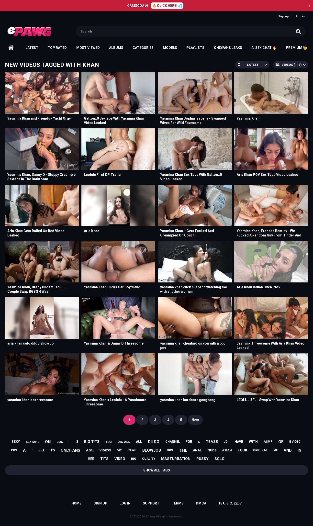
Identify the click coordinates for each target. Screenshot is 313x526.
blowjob (151, 450)
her (91, 459)
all (139, 442)
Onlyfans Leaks (228, 48)
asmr (268, 441)
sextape (32, 442)
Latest (31, 48)
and (288, 450)
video (119, 459)
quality (148, 458)
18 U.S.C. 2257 (230, 503)
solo (219, 459)
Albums (116, 48)
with (253, 442)
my (119, 450)
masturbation (175, 459)
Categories (143, 48)
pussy (202, 459)
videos (105, 450)
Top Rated (57, 48)
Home (11, 48)
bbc (59, 442)
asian (227, 450)
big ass (124, 442)
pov (14, 450)
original (260, 450)
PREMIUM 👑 (296, 48)
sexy (15, 442)
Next (195, 420)
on (48, 441)
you (108, 442)
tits (104, 459)
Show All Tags (156, 470)
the (183, 450)
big (133, 458)
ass (90, 450)
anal (197, 450)
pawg (132, 450)
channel (172, 441)
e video (295, 441)
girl (170, 450)
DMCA (201, 503)
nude (212, 450)
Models (170, 48)
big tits (92, 441)
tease (212, 441)
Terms (178, 503)
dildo (153, 441)
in (299, 450)
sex (41, 450)
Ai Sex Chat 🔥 (264, 48)
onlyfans (70, 450)
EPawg (150, 516)
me (275, 450)
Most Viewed (88, 48)
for (189, 442)
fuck (242, 450)
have (239, 442)
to (53, 450)
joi (226, 441)
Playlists (195, 48)
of (280, 441)
